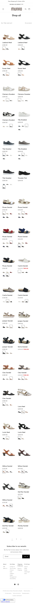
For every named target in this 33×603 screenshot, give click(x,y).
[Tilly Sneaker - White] (26, 125)
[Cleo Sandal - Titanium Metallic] (7, 378)
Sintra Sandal (22, 347)
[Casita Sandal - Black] (26, 271)
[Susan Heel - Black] (4, 74)
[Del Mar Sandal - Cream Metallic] (19, 497)
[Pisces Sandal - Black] (7, 216)
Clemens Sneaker (8, 94)
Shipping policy (25, 593)
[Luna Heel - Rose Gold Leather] (26, 412)
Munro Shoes (10, 590)
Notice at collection (5, 601)
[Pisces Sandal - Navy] (4, 216)
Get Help (12, 564)
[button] (3, 9)
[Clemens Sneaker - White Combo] (7, 99)
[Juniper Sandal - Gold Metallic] (7, 326)
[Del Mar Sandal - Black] (23, 497)
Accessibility (13, 578)
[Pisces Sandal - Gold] (7, 213)
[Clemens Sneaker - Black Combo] (11, 99)
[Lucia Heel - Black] (4, 437)
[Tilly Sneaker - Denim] (19, 125)
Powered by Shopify (17, 590)
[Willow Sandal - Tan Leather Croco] (4, 471)
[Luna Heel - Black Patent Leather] (19, 412)
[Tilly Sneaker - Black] (19, 129)
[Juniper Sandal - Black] (4, 326)
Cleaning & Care (27, 572)
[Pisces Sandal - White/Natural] (4, 213)
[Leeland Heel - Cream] (4, 48)
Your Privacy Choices (13, 569)
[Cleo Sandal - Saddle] (11, 378)
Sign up (26, 556)
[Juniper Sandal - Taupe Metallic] (11, 326)
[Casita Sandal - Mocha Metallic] (23, 271)
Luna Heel (21, 406)
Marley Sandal (23, 526)
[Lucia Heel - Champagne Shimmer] (7, 437)
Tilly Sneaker (22, 120)
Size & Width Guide (26, 568)
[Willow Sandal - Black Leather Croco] (11, 471)
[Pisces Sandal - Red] (11, 213)
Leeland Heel (7, 42)
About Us (5, 568)
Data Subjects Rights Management (13, 574)
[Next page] (21, 539)
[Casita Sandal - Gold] (19, 271)
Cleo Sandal (6, 372)
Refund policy (27, 590)
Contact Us (12, 566)
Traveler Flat (22, 178)
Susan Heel (6, 68)
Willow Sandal (7, 466)
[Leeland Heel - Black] (7, 48)
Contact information (17, 595)
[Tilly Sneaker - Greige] (23, 125)
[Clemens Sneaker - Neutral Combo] (4, 99)
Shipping (20, 570)
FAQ (4, 566)
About (4, 564)
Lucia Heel (6, 432)
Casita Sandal (23, 266)
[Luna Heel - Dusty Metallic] (23, 412)
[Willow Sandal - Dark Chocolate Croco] (7, 471)
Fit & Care (27, 564)
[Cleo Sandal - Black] (4, 378)
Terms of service (17, 593)
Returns (19, 568)
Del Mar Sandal (23, 492)
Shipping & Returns (20, 565)
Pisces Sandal (7, 207)
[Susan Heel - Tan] (7, 74)
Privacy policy (8, 593)
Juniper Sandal (7, 321)
